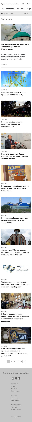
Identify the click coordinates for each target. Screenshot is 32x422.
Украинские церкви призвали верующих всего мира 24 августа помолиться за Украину (15, 284)
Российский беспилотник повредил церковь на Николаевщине (12, 124)
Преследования (8, 9)
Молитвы (20, 9)
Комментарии (15, 391)
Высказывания (15, 400)
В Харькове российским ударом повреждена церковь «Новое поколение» (15, 188)
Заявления (14, 398)
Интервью (14, 388)
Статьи (13, 386)
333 (21, 361)
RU (28, 4)
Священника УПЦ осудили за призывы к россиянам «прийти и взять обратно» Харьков (15, 252)
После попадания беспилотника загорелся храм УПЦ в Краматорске (15, 46)
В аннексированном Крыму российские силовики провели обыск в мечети (14, 156)
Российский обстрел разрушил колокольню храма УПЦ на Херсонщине (14, 220)
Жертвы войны (16, 409)
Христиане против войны (10, 4)
